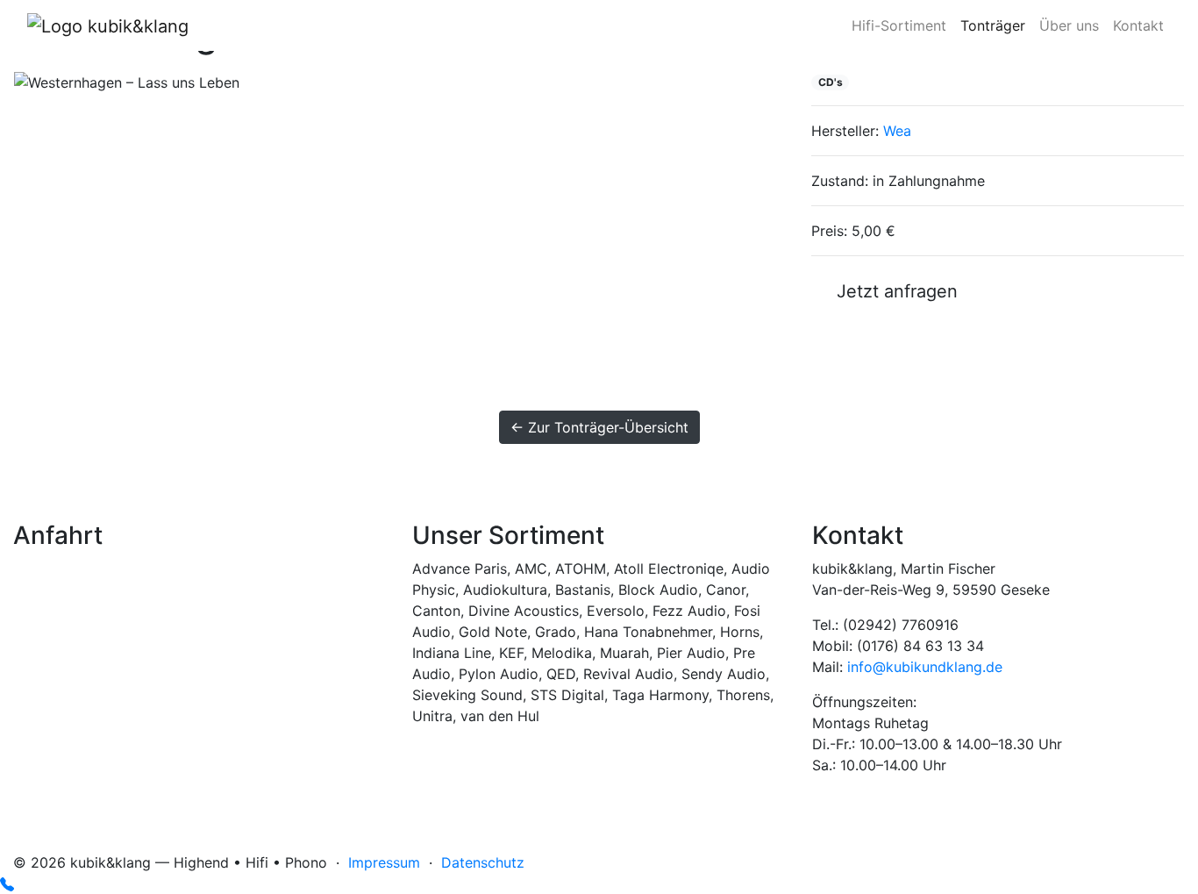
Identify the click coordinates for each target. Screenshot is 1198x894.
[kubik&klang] (108, 25)
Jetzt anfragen (892, 291)
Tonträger (992, 25)
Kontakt (1138, 25)
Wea (897, 130)
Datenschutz (482, 862)
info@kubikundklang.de (924, 667)
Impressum (384, 862)
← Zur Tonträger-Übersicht (599, 427)
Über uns (1069, 25)
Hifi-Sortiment (899, 25)
